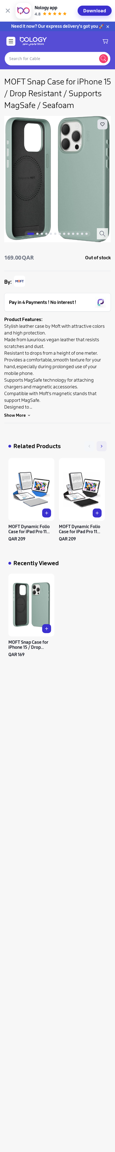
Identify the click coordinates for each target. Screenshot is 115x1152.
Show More (15, 415)
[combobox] (51, 58)
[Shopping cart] (105, 41)
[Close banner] (7, 10)
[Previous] (89, 446)
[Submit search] (103, 58)
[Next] (102, 446)
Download (94, 11)
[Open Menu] (11, 41)
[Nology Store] (33, 41)
